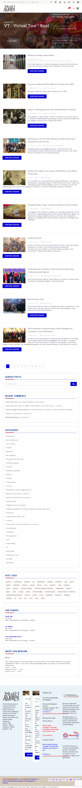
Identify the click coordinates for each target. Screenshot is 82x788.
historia (24, 585)
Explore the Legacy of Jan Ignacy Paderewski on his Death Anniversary (52, 173)
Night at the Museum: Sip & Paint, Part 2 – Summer (43, 406)
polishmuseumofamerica (14, 595)
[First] (4, 366)
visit (20, 598)
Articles (9, 447)
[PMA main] (9, 8)
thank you (58, 595)
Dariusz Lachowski (13, 413)
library (39, 585)
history (32, 585)
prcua (41, 595)
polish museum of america (66, 591)
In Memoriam (11, 482)
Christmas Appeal (12, 463)
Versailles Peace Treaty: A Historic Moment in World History (53, 205)
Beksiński (9, 451)
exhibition (16, 585)
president (49, 595)
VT (7, 547)
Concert (9, 467)
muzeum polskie (26, 588)
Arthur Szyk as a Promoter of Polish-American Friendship (51, 409)
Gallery (8, 474)
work (36, 598)
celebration (41, 582)
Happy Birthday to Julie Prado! (33, 402)
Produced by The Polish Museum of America (22, 524)
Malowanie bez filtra (13, 406)
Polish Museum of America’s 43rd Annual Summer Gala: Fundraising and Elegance (51, 271)
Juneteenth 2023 (35, 238)
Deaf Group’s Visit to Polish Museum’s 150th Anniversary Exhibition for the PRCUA (51, 140)
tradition (9, 598)
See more (30, 754)
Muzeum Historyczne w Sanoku (17, 493)
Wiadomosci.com (12, 555)
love (45, 585)
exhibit (8, 585)
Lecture (9, 486)
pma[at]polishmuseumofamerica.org (55, 713)
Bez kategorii (11, 455)
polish (28, 591)
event (71, 582)
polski (35, 595)
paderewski (59, 588)
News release (60, 61)
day (66, 582)
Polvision (9, 520)
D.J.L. (18, 779)
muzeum (15, 588)
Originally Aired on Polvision (16, 505)
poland (21, 591)
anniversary (17, 582)
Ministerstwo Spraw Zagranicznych (42, 61)
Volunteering (53, 145)
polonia (27, 595)
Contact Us (28, 413)
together (67, 595)
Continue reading (37, 71)
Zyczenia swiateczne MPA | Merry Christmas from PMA (51, 84)
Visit (46, 145)
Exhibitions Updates (13, 470)
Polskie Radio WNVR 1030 (15, 516)
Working (68, 61)
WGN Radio (10, 551)
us (15, 598)
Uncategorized (11, 536)
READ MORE (12, 41)
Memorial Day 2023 (36, 299)
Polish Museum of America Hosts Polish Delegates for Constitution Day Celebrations (50, 330)
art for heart (10, 444)
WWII (42, 598)
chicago (50, 582)
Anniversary (47, 177)
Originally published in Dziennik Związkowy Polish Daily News (28, 509)
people (68, 588)
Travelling (9, 532)
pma (14, 591)
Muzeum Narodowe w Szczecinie (18, 497)
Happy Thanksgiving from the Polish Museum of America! (52, 109)
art (33, 582)
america (8, 582)
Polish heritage (37, 591)
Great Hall (37, 700)
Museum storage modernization (41, 55)
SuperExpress (11, 528)
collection (58, 582)
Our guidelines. (48, 735)
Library (28, 699)
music (8, 588)
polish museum (50, 591)
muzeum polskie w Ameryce (44, 588)
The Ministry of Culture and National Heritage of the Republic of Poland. (21, 781)
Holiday (9, 478)
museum (66, 585)
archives (27, 582)
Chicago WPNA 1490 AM (14, 459)
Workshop (9, 562)
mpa (59, 585)
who (31, 598)
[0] (67, 8)
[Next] (39, 366)
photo (8, 591)
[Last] (43, 366)
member (52, 585)
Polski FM (9, 513)
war (25, 598)
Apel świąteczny (12, 440)
